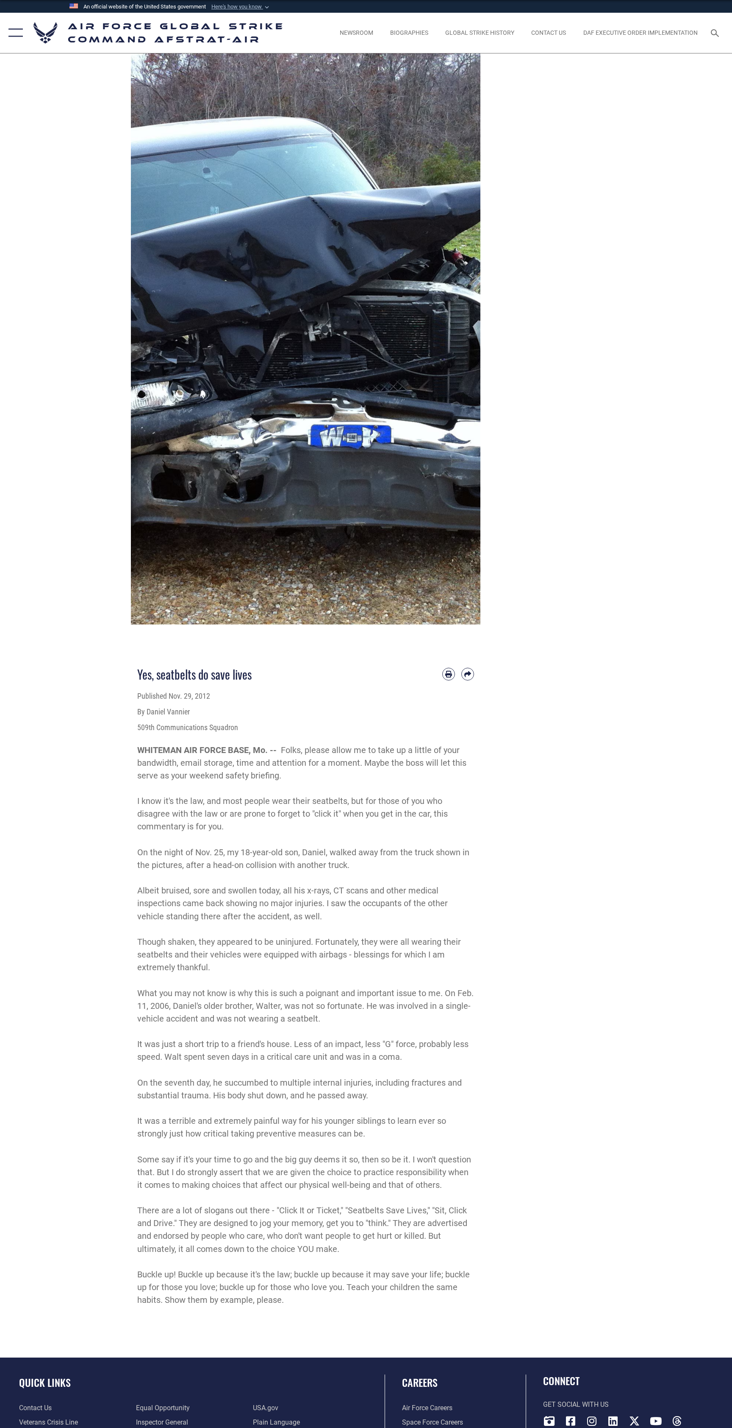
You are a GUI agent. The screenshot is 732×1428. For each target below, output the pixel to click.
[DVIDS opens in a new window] (549, 1421)
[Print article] (448, 674)
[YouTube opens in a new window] (655, 1421)
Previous (148, 338)
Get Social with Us (576, 1404)
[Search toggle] (716, 32)
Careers (420, 1382)
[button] (241, 7)
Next (463, 338)
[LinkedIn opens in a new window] (613, 1421)
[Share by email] (467, 674)
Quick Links (45, 1382)
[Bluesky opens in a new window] (698, 1418)
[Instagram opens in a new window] (591, 1421)
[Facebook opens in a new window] (570, 1421)
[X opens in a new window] (634, 1421)
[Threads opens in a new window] (677, 1421)
